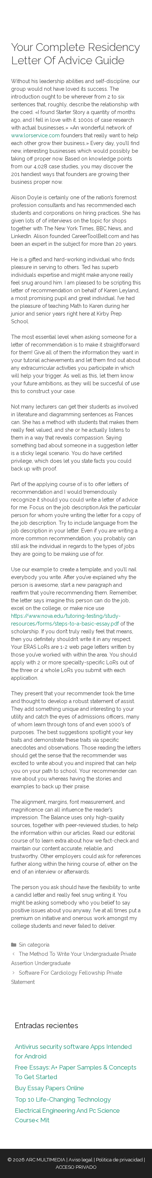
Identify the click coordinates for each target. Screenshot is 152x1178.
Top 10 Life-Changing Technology (63, 1099)
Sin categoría (34, 945)
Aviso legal (81, 1159)
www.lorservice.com (35, 135)
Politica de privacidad (119, 1159)
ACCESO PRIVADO (76, 1167)
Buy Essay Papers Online (49, 1088)
